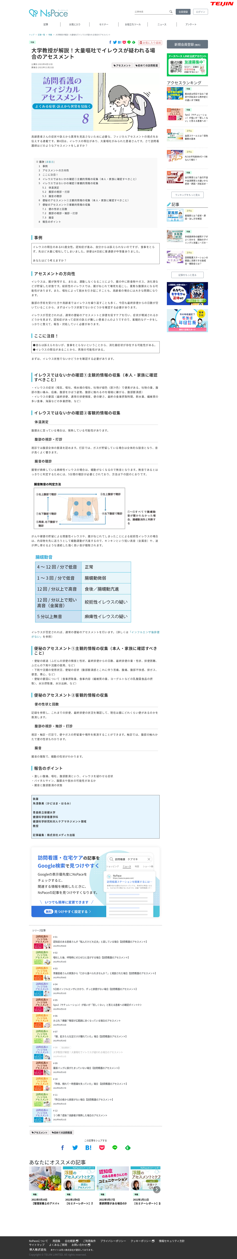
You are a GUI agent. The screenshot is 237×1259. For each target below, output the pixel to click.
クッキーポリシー (141, 1241)
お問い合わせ (80, 1245)
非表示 (50, 161)
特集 (50, 34)
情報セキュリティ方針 (172, 1241)
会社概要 (70, 1241)
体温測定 (50, 187)
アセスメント (123, 65)
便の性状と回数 (54, 209)
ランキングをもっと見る (187, 194)
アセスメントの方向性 (54, 170)
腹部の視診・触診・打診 (60, 213)
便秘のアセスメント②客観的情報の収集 (64, 204)
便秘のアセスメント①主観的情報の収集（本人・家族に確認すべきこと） (84, 200)
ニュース (162, 24)
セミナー (103, 24)
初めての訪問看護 (148, 65)
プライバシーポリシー (113, 1241)
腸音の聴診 (52, 196)
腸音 (48, 217)
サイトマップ (36, 1245)
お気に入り (74, 24)
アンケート (191, 24)
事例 (43, 166)
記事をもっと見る (187, 274)
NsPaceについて (38, 1241)
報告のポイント (50, 221)
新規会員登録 (187, 44)
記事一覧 (41, 34)
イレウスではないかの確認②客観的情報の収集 (69, 183)
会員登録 (183, 11)
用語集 (56, 1241)
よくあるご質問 (58, 1245)
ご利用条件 (89, 1241)
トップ (31, 34)
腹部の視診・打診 (56, 191)
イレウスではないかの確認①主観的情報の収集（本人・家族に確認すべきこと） (88, 179)
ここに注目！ (49, 174)
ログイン (200, 11)
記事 (46, 24)
